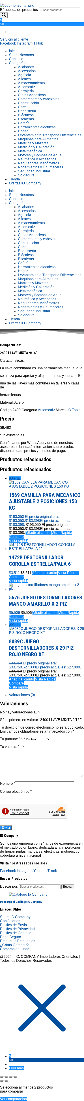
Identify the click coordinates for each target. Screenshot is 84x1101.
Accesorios (27, 71)
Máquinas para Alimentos (38, 139)
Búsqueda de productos (19, 10)
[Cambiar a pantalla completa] (6, 1077)
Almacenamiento (31, 83)
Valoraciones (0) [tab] (22, 695)
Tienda (14, 179)
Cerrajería (26, 91)
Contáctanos (10, 921)
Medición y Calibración (36, 147)
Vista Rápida (62, 533)
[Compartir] (11, 1077)
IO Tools (73, 410)
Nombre (7, 783)
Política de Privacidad (17, 929)
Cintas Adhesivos (32, 95)
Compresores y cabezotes (38, 99)
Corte (22, 107)
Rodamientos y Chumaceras (40, 167)
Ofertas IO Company (25, 183)
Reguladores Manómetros (38, 163)
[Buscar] (4, 15)
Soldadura (26, 175)
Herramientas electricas (37, 127)
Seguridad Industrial (34, 171)
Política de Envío (13, 925)
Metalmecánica (30, 151)
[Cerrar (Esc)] (15, 1077)
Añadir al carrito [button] (38, 533)
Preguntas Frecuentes (17, 941)
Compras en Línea (14, 949)
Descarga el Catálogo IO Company (21, 901)
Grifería (24, 123)
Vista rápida (18, 541)
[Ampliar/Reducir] (2, 1077)
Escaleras (26, 119)
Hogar (23, 131)
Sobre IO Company (15, 917)
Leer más (16, 1068)
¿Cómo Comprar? (14, 945)
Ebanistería (27, 111)
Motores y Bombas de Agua (40, 155)
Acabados (26, 67)
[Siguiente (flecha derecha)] (6, 1081)
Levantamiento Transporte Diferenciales (49, 135)
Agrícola (24, 75)
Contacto (16, 59)
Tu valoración (12, 747)
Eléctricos (26, 115)
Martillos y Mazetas (33, 143)
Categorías (17, 63)
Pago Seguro (10, 937)
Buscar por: (9, 886)
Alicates (24, 79)
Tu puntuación (12, 739)
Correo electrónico (16, 791)
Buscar (67, 886)
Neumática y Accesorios (37, 159)
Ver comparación (13, 1099)
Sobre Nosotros (21, 55)
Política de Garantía (15, 933)
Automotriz (26, 87)
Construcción (28, 103)
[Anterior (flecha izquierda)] (2, 1081)
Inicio (13, 51)
